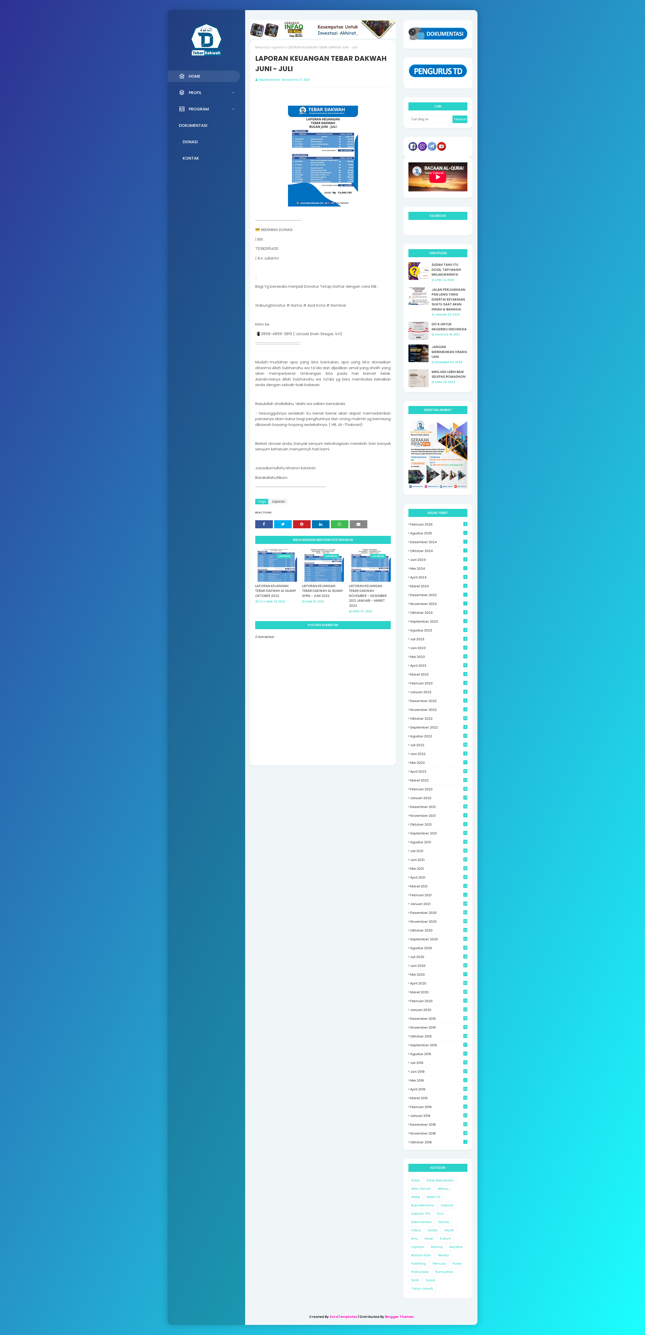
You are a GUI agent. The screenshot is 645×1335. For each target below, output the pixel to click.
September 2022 (438, 727)
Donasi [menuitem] (190, 142)
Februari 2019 (438, 1107)
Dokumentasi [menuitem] (193, 125)
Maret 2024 (438, 586)
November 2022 (438, 709)
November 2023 (438, 603)
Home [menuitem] (194, 76)
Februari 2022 (438, 789)
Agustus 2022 (438, 736)
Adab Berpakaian (440, 1180)
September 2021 (438, 833)
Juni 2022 (438, 753)
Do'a (440, 1213)
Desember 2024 (438, 542)
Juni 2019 (438, 1071)
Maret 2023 (438, 674)
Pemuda (439, 1263)
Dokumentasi (421, 1222)
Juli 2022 (438, 745)
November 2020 (438, 921)
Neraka (443, 1255)
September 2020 (438, 939)
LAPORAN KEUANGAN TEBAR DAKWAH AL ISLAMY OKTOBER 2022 (275, 591)
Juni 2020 (438, 965)
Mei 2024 (438, 568)
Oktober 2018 (438, 1142)
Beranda (262, 47)
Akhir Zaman (421, 1188)
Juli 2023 (438, 639)
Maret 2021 (438, 886)
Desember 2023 (438, 595)
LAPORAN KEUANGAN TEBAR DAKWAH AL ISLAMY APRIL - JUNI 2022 (322, 591)
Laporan (278, 47)
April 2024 (438, 577)
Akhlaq (443, 1188)
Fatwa (416, 1230)
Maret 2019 (438, 1098)
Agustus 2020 (438, 948)
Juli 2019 (438, 1062)
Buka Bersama (422, 1205)
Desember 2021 (438, 806)
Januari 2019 (438, 1115)
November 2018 (438, 1133)
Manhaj (437, 1247)
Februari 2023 (438, 683)
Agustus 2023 (438, 630)
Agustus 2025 (438, 533)
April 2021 (438, 877)
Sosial (430, 1280)
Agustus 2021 (438, 842)
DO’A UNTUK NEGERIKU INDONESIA (449, 327)
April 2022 (438, 771)
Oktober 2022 (438, 718)
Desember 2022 (438, 701)
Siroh (415, 1280)
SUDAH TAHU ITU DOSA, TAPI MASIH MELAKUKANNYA (446, 269)
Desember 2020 (438, 912)
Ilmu (414, 1238)
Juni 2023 (438, 648)
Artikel (415, 1197)
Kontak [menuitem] (191, 158)
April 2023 (438, 665)
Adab (415, 1180)
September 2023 (438, 621)
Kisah (429, 1238)
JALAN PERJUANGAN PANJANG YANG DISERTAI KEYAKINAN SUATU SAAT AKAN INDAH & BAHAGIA (448, 299)
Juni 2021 (438, 859)
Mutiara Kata (421, 1255)
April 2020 (438, 983)
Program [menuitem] (199, 109)
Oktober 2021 (438, 824)
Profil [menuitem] (195, 93)
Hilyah (449, 1230)
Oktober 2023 (438, 612)
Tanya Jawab (422, 1288)
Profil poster (420, 1272)
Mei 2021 (438, 868)
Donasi (443, 1222)
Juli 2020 (438, 956)
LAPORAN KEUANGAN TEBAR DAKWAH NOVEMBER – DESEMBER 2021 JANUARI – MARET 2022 (368, 596)
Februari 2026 (438, 524)
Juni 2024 (438, 559)
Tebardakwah (269, 80)
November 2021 (438, 815)
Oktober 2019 (438, 1036)
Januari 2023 (438, 692)
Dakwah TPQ (420, 1213)
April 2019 (438, 1089)
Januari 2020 (438, 1009)
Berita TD (433, 1197)
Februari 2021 (438, 895)
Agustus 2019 (438, 1054)
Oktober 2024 (438, 550)
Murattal (455, 1247)
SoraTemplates (343, 1316)
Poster (457, 1263)
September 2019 (438, 1045)
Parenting (418, 1263)
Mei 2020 (438, 974)
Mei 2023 (438, 656)
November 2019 (438, 1027)
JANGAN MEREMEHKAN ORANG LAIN (449, 351)
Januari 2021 (438, 904)
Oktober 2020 (438, 930)
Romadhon (444, 1272)
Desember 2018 (438, 1124)
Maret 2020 (438, 992)
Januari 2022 (438, 798)
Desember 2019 (438, 1018)
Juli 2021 (438, 851)
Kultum (445, 1238)
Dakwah (447, 1205)
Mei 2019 (438, 1080)
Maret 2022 (438, 780)
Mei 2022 (438, 762)
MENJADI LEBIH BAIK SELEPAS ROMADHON (449, 374)
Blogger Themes (399, 1316)
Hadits (433, 1230)
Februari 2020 (438, 1001)
